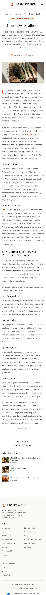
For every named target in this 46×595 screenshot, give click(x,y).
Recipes (4, 547)
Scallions (6, 209)
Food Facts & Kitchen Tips (18, 14)
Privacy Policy (6, 575)
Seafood (27, 547)
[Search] (42, 4)
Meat (3, 532)
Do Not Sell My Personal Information (25, 594)
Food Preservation (8, 543)
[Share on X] (19, 445)
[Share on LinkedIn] (30, 445)
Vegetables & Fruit (8, 551)
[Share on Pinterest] (23, 445)
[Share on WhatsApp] (26, 445)
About (4, 560)
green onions (33, 134)
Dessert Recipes (30, 532)
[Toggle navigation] (4, 4)
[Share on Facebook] (15, 445)
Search (4, 571)
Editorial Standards (8, 564)
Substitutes (6, 528)
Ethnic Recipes (7, 539)
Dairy (26, 536)
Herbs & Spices (29, 543)
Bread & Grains (7, 536)
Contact (4, 567)
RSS (37, 588)
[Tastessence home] (23, 4)
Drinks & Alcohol (29, 528)
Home (6, 14)
